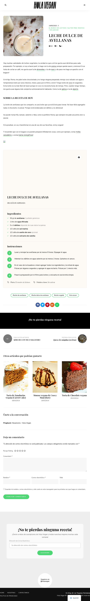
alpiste (75, 89)
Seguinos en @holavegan (45, 580)
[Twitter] (42, 305)
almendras (41, 69)
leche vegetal (59, 295)
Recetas (81, 28)
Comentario (7, 456)
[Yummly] (52, 305)
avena (53, 66)
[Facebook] (38, 305)
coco (70, 83)
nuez (53, 69)
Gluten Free (72, 28)
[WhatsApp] (57, 305)
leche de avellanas (20, 295)
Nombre (6, 478)
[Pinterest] (47, 305)
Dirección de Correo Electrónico (19, 541)
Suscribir (45, 553)
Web (61, 478)
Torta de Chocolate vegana (74, 395)
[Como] (33, 305)
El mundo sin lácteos (57, 28)
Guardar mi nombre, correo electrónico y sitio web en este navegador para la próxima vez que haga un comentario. (45, 489)
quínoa (64, 89)
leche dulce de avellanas (40, 295)
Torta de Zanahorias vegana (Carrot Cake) (16, 396)
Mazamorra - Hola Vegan (21, 423)
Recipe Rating (8, 451)
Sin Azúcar (54, 30)
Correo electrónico (39, 478)
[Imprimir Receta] (79, 157)
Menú (84, 5)
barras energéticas (26, 135)
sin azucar (73, 295)
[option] (15, 381)
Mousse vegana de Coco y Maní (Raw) (45, 396)
